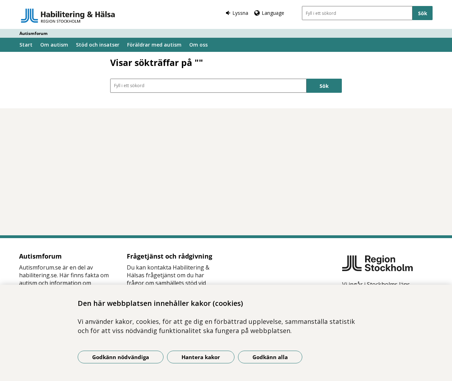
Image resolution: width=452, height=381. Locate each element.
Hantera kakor (201, 357)
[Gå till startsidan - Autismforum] (68, 15)
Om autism (54, 44)
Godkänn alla (270, 357)
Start (25, 44)
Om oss (198, 44)
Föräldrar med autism (154, 44)
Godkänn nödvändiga (120, 357)
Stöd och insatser (97, 44)
